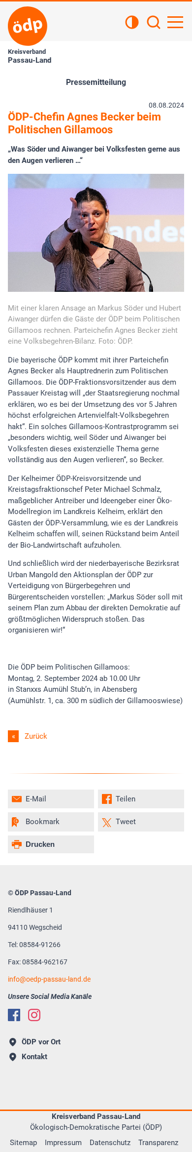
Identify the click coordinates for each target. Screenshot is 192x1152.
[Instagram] (34, 1015)
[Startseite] (27, 26)
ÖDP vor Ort (41, 1041)
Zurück (36, 736)
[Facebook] (14, 1015)
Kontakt (34, 1056)
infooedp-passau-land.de (49, 979)
